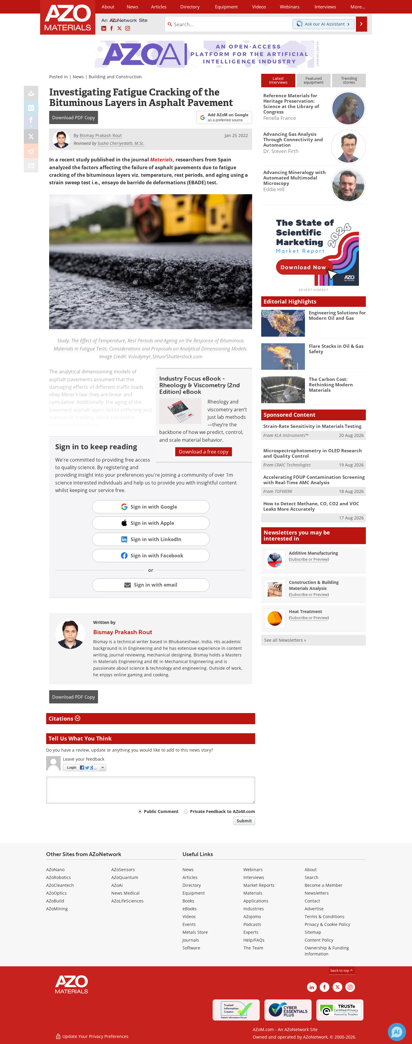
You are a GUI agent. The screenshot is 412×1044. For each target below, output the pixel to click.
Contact (312, 901)
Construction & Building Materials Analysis (314, 585)
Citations (62, 718)
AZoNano (55, 869)
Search (312, 877)
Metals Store (195, 932)
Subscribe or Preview (309, 559)
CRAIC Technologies (292, 465)
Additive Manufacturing (313, 553)
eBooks (189, 909)
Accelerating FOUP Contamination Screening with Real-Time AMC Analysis (314, 479)
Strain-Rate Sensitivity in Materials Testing (312, 426)
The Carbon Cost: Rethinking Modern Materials (331, 384)
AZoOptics (56, 893)
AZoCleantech (60, 885)
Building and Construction (115, 76)
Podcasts (252, 924)
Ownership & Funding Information (327, 951)
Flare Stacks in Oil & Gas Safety (336, 348)
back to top (340, 970)
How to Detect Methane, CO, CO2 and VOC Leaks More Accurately (311, 506)
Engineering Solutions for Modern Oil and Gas (337, 315)
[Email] (31, 165)
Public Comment (161, 811)
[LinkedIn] (31, 107)
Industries (253, 909)
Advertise (314, 909)
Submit (244, 821)
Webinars (253, 869)
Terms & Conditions (324, 916)
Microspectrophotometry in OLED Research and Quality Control (312, 453)
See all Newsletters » (285, 640)
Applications (255, 901)
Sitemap (313, 932)
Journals (190, 940)
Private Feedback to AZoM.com (222, 811)
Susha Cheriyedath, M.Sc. (120, 143)
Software (191, 948)
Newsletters (317, 893)
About (311, 869)
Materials (252, 893)
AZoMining (57, 909)
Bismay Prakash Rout (122, 632)
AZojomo (252, 916)
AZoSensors (123, 869)
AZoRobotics (58, 877)
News (78, 76)
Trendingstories (349, 80)
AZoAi (117, 885)
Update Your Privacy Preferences (94, 1036)
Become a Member (324, 885)
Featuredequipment (314, 80)
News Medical (125, 893)
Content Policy (319, 940)
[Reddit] (31, 151)
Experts (250, 932)
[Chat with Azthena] (397, 1032)
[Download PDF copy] (31, 93)
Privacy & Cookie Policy (327, 924)
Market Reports (258, 885)
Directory (190, 7)
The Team (253, 948)
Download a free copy (203, 451)
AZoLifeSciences (127, 901)
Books (188, 901)
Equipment (193, 893)
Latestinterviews (278, 80)
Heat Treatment (305, 611)
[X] (31, 136)
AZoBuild (55, 901)
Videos (189, 916)
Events (189, 924)
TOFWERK (283, 491)
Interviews (253, 877)
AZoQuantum (124, 877)
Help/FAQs (254, 940)
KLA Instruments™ (291, 435)
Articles (190, 877)
